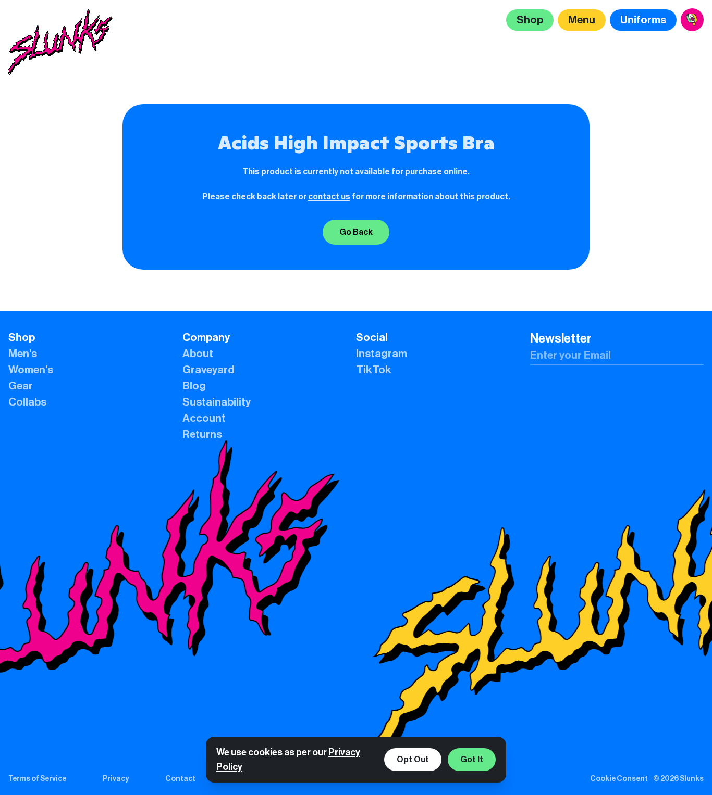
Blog (194, 386)
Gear (20, 386)
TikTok (373, 369)
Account (204, 418)
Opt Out (413, 759)
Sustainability (216, 402)
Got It (471, 759)
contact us (329, 196)
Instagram (381, 353)
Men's (22, 353)
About (197, 353)
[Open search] (692, 19)
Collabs (27, 402)
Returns (202, 434)
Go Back (356, 232)
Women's (30, 369)
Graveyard (208, 369)
